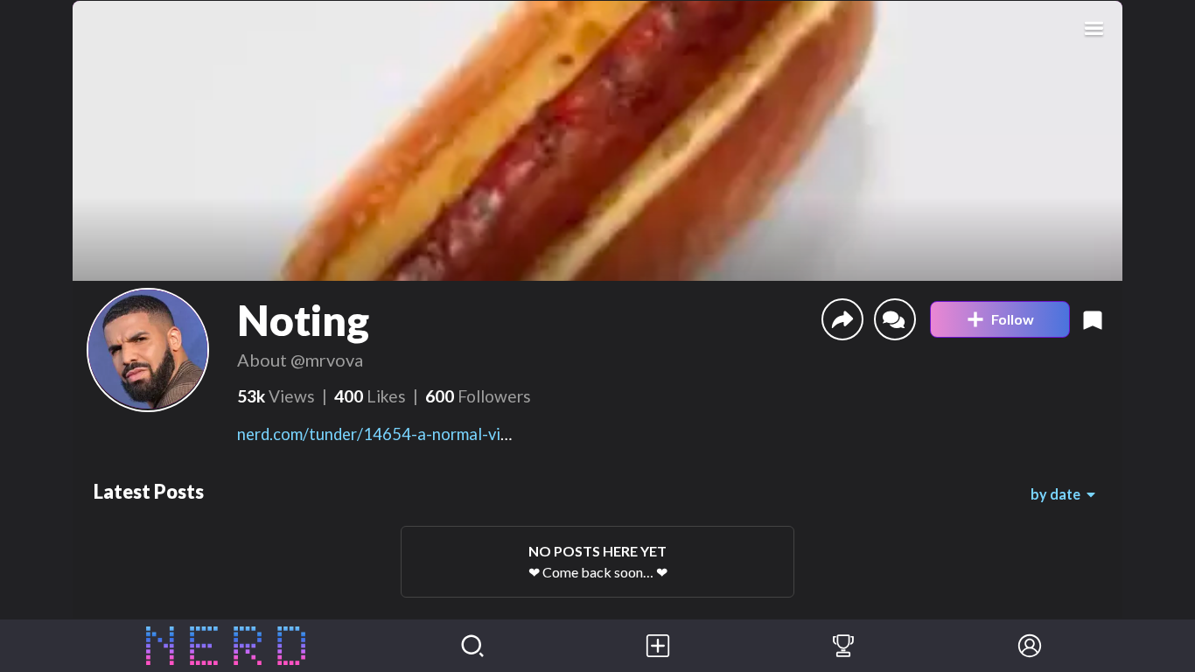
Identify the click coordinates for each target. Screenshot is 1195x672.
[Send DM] (895, 319)
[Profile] (1029, 646)
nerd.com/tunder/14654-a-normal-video (382, 434)
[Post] (658, 646)
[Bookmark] (1092, 319)
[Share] (842, 319)
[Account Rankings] (843, 646)
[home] (226, 646)
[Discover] (472, 646)
